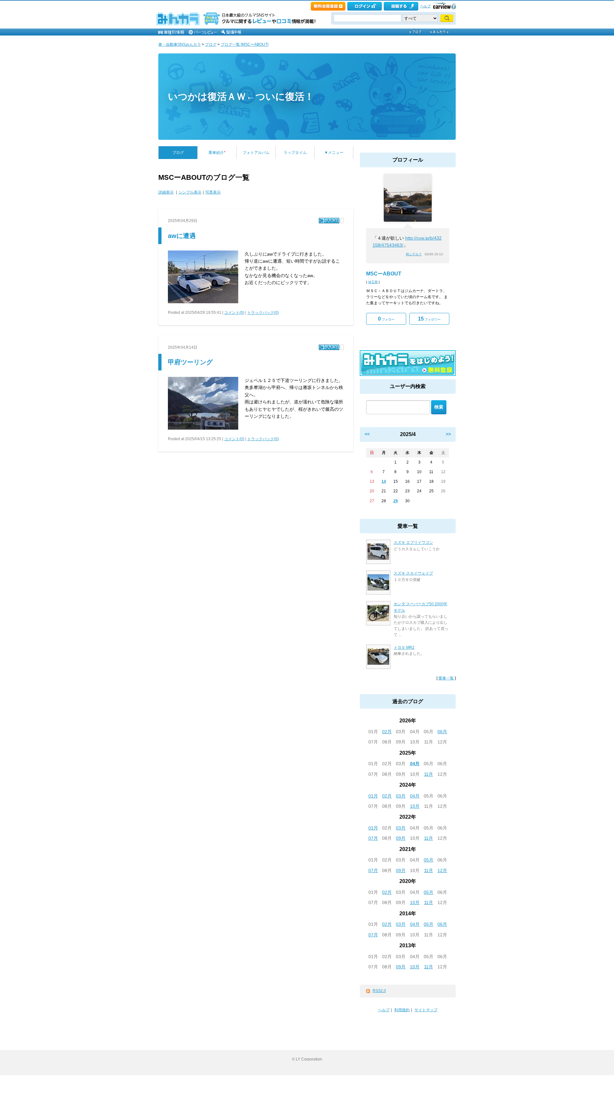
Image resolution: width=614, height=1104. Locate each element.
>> (448, 434)
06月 (442, 731)
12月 (442, 870)
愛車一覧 (446, 678)
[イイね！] (329, 220)
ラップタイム (295, 152)
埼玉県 (373, 282)
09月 (400, 838)
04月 (415, 763)
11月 (428, 774)
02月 (387, 731)
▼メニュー (333, 152)
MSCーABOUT (383, 273)
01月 (373, 795)
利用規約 (402, 1010)
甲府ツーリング (190, 362)
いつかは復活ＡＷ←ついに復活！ (241, 96)
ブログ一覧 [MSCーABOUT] (244, 44)
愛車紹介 (217, 152)
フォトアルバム (256, 152)
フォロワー (429, 319)
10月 (415, 806)
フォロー (386, 319)
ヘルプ (425, 6)
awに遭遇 (182, 235)
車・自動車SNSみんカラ (179, 44)
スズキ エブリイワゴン (413, 542)
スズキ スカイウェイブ (413, 573)
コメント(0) (234, 312)
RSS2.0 (379, 991)
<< (367, 434)
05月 (428, 859)
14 (384, 481)
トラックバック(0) (263, 312)
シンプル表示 (189, 192)
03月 (400, 795)
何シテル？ (414, 254)
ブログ (210, 44)
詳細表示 (166, 192)
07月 (373, 838)
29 (395, 501)
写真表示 (213, 192)
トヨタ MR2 (404, 647)
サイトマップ (425, 1010)
